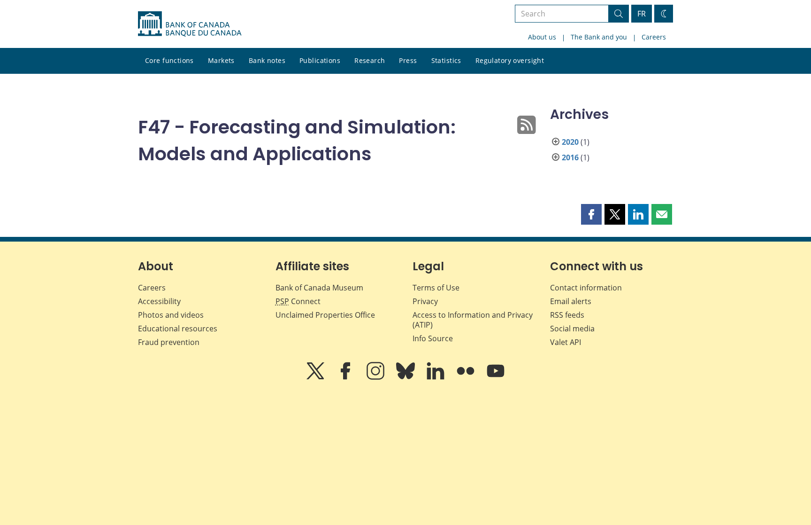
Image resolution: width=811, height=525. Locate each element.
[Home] (189, 24)
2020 (570, 142)
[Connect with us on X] (316, 377)
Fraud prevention (168, 342)
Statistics (446, 60)
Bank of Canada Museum (319, 287)
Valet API (565, 342)
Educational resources (177, 328)
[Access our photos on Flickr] (466, 377)
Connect (298, 301)
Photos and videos (171, 315)
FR (641, 13)
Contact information (586, 287)
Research (369, 60)
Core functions (169, 60)
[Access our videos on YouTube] (496, 377)
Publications (319, 60)
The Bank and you (599, 36)
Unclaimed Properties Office (325, 315)
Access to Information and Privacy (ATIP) (473, 320)
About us (542, 36)
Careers (654, 36)
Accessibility (159, 301)
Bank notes (267, 60)
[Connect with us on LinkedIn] (436, 377)
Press (408, 60)
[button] (591, 214)
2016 (570, 157)
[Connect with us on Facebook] (346, 377)
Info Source (433, 338)
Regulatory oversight (509, 60)
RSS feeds (567, 315)
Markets (221, 60)
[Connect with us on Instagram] (376, 377)
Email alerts (570, 301)
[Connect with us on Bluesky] (406, 377)
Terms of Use (436, 287)
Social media (572, 328)
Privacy (425, 301)
